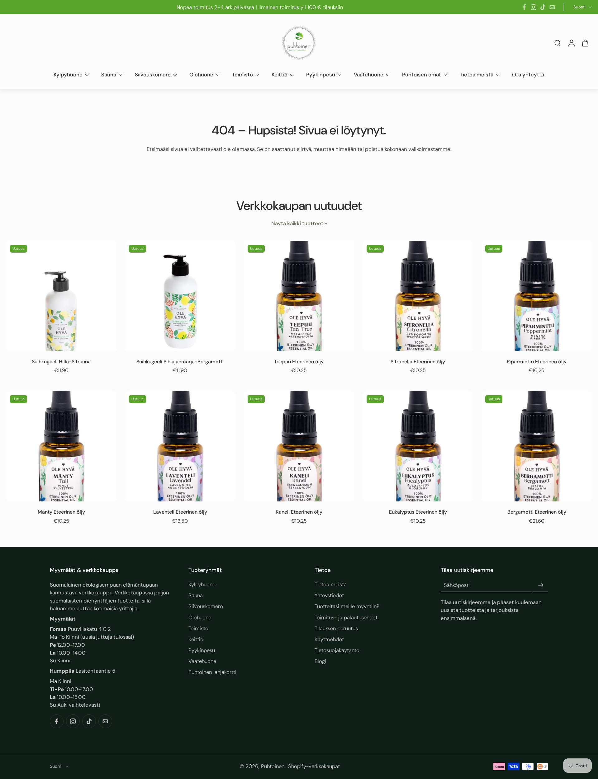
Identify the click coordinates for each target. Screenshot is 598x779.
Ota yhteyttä (528, 74)
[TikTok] (543, 7)
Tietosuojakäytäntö (337, 650)
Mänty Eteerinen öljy (61, 512)
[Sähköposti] (552, 7)
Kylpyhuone (68, 74)
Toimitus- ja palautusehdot (346, 617)
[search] (557, 42)
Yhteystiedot (329, 595)
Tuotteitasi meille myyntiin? (347, 606)
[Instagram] (533, 7)
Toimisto (242, 74)
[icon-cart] (585, 43)
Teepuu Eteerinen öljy (299, 361)
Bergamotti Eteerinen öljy (536, 512)
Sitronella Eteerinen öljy (418, 361)
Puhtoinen (272, 766)
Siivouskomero (153, 74)
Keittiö (279, 74)
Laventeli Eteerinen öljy (180, 512)
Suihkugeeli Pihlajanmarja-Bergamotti (180, 361)
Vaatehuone (368, 74)
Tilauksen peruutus (336, 628)
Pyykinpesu (320, 74)
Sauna (108, 74)
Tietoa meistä (476, 74)
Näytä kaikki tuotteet (297, 223)
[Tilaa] (540, 585)
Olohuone (201, 74)
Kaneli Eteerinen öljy (299, 512)
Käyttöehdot (329, 639)
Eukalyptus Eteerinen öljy (418, 512)
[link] (326, 223)
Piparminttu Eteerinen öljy (537, 361)
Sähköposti (457, 585)
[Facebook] (524, 7)
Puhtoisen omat (421, 74)
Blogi (320, 661)
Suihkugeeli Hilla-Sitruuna (61, 361)
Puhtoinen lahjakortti (212, 672)
